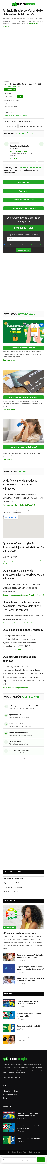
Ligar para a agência (10, 561)
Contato (5, 1098)
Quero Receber (23, 250)
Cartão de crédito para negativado (23, 397)
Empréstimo (23, 182)
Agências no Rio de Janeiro (13, 887)
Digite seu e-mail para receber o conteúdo (23, 235)
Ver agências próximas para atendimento (18, 623)
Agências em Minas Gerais (13, 892)
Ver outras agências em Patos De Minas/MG (19, 505)
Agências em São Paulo (12, 883)
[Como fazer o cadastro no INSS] (9, 1028)
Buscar (41, 1159)
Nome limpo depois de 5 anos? (23, 447)
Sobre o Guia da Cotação (11, 1091)
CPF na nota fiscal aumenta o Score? (20, 933)
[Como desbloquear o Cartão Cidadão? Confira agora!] (9, 1003)
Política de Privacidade (10, 1094)
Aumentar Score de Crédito (23, 208)
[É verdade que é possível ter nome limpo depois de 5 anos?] (23, 431)
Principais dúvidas (10, 126)
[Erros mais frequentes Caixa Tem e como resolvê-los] (9, 1015)
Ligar (20, 97)
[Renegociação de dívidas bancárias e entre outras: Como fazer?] (9, 980)
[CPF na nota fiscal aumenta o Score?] (23, 917)
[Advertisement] (23, 52)
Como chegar (10, 90)
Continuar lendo (9, 360)
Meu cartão (23, 191)
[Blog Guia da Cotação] (23, 3)
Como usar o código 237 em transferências (18, 650)
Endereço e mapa (10, 121)
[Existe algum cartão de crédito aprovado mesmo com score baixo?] (23, 381)
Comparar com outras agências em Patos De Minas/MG (23, 595)
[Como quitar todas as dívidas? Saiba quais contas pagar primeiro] (9, 957)
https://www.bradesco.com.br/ (15, 116)
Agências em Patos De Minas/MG (31, 126)
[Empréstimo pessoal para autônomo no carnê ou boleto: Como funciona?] (9, 968)
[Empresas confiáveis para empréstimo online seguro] (23, 332)
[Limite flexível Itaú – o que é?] (9, 1039)
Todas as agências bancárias (13, 878)
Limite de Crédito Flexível (23, 200)
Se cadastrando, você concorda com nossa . (24, 245)
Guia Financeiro (9, 927)
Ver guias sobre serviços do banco (15, 688)
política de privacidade (36, 245)
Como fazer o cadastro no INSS (28, 1026)
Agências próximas (25, 121)
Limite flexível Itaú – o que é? (27, 1038)
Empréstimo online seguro (23, 348)
